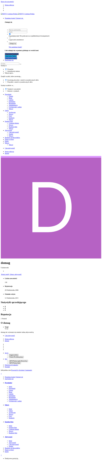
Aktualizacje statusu (13, 71)
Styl (6, 359)
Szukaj (11, 134)
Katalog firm (9, 121)
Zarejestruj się (9, 60)
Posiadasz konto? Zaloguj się (14, 18)
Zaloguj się (13, 43)
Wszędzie (10, 69)
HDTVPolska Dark (15, 363)
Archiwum (12, 112)
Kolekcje (11, 118)
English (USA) (14, 355)
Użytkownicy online (15, 107)
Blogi (10, 98)
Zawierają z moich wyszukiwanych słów (23, 80)
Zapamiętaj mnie (14, 36)
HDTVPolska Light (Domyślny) (18, 361)
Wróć (10, 387)
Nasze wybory (9, 139)
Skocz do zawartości (7, 1)
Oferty (7, 110)
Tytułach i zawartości (14, 89)
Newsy (11, 114)
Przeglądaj (8, 94)
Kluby (7, 141)
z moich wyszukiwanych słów (20, 82)
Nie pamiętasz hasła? (15, 47)
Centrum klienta (14, 123)
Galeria (11, 100)
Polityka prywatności (11, 365)
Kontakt (7, 367)
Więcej (11, 109)
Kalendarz (12, 101)
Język (6, 353)
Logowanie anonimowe (16, 40)
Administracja (13, 105)
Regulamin (12, 103)
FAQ (10, 116)
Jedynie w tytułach (13, 91)
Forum (11, 96)
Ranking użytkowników (12, 137)
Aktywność (8, 130)
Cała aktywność (14, 132)
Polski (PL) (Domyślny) (16, 357)
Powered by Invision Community (21, 370)
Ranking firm (13, 127)
